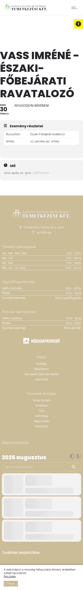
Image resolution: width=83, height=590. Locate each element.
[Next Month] (78, 456)
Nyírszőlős (41, 426)
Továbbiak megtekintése (21, 552)
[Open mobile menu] (75, 8)
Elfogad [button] (11, 584)
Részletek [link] (10, 576)
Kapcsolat (41, 379)
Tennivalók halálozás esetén (41, 374)
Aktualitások (41, 368)
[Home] (25, 10)
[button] (78, 23)
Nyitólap (41, 363)
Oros (41, 410)
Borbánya (41, 405)
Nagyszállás (41, 421)
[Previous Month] (72, 456)
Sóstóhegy (41, 415)
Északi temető (41, 400)
